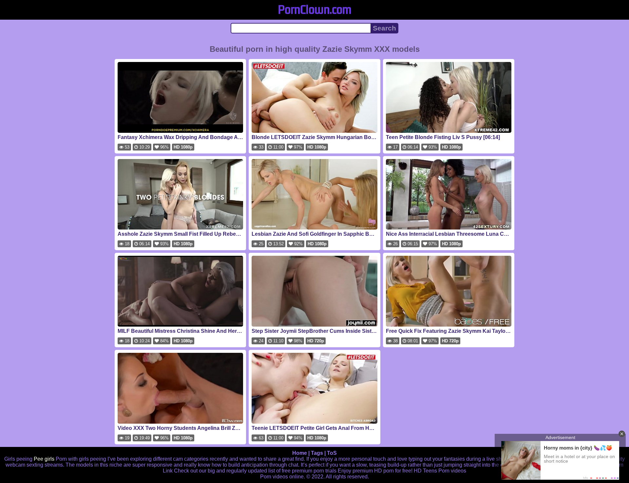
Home (299, 453)
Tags (317, 453)
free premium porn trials (309, 470)
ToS (332, 453)
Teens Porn (436, 470)
